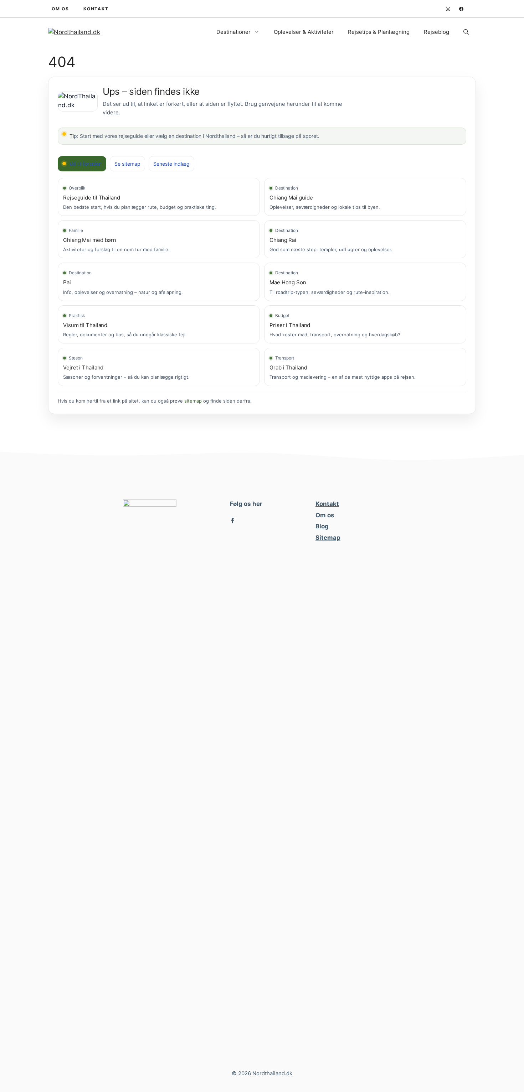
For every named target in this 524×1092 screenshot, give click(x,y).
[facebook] (461, 9)
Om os (324, 515)
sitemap (193, 401)
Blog (322, 526)
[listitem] (159, 197)
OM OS (60, 8)
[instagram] (448, 9)
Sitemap (327, 537)
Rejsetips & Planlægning (379, 32)
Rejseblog (436, 32)
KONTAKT (96, 8)
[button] (466, 32)
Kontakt (327, 503)
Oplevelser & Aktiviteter (304, 32)
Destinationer (233, 32)
